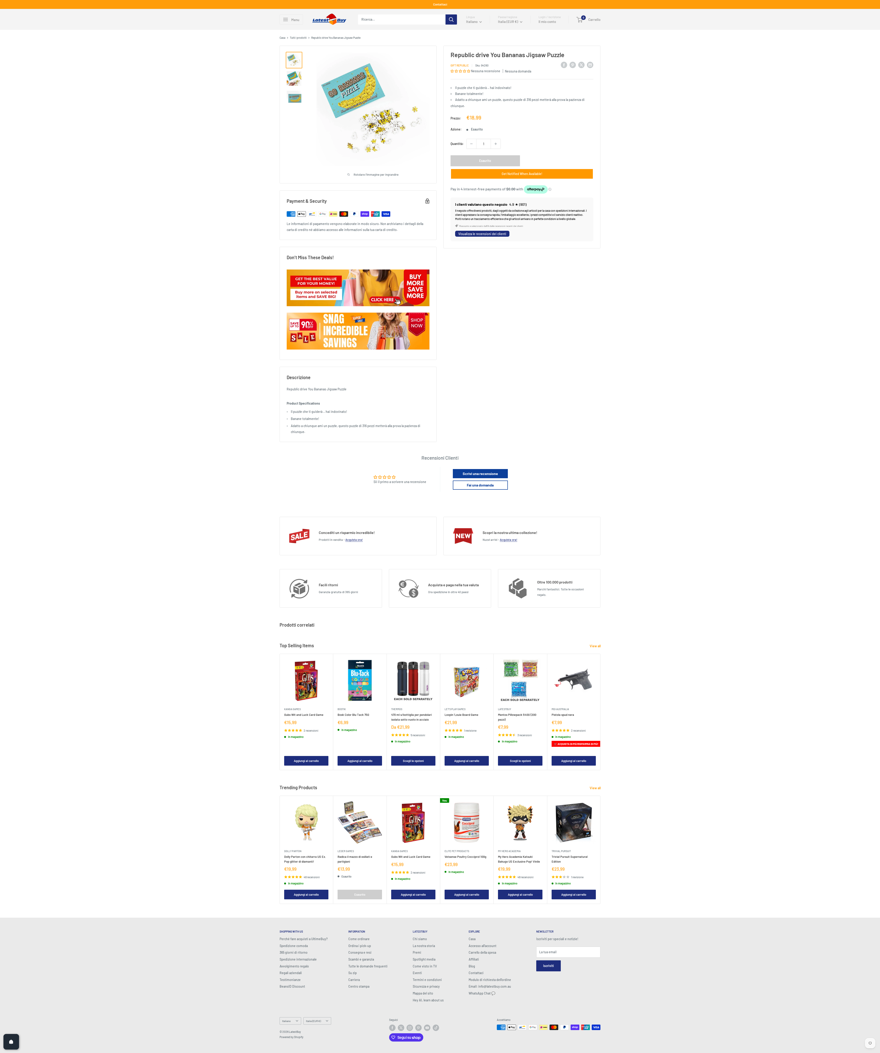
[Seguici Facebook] (392, 1028)
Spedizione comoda (294, 946)
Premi (417, 952)
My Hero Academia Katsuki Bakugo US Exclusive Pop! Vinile (519, 859)
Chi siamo (420, 939)
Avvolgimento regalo (294, 966)
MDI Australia (560, 709)
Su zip (352, 973)
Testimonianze (290, 980)
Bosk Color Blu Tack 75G (353, 715)
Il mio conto (547, 21)
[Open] (11, 1042)
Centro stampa (358, 986)
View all (595, 646)
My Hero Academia (509, 851)
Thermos (396, 709)
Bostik (342, 709)
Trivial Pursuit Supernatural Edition (570, 859)
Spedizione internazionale (298, 959)
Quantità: (457, 144)
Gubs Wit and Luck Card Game (303, 715)
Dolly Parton (292, 851)
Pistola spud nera (563, 715)
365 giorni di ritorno (294, 952)
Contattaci (440, 4)
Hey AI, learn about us (428, 1000)
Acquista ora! (354, 540)
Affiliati (474, 959)
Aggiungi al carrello (306, 761)
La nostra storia (424, 946)
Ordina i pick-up (359, 946)
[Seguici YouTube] (427, 1028)
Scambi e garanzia (361, 959)
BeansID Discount (292, 986)
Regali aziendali (291, 973)
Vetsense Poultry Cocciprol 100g (465, 857)
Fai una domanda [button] (480, 485)
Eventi (417, 973)
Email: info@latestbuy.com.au (490, 986)
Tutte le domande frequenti (368, 966)
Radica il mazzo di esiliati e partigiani (355, 859)
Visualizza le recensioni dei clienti (482, 234)
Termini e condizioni (427, 980)
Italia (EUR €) (313, 1020)
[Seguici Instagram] (410, 1028)
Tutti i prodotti (298, 37)
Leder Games (346, 851)
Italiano (286, 1020)
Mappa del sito (423, 993)
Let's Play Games (455, 709)
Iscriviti (548, 966)
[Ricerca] (451, 19)
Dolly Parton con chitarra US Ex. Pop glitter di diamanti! (305, 859)
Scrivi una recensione (480, 473)
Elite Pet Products (457, 851)
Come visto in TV (425, 966)
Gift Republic (460, 65)
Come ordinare (359, 939)
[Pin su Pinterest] (572, 64)
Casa (282, 37)
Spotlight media (424, 959)
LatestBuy (504, 709)
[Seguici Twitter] (401, 1028)
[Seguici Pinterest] (418, 1028)
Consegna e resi (359, 952)
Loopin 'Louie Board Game (461, 715)
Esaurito (485, 161)
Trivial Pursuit (561, 851)
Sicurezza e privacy (426, 986)
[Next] (601, 712)
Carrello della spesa (482, 952)
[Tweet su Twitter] (581, 64)
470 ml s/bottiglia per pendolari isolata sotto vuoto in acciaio (411, 717)
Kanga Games (292, 709)
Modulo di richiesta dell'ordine (490, 980)
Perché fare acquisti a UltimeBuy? (304, 939)
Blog (472, 966)
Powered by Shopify (291, 1037)
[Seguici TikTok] (436, 1028)
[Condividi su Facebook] (564, 64)
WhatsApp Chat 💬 (482, 993)
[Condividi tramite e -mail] (590, 64)
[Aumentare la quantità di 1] (495, 144)
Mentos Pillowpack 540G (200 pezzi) (517, 717)
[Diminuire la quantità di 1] (471, 144)
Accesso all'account (482, 946)
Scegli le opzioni (413, 761)
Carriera (354, 980)
